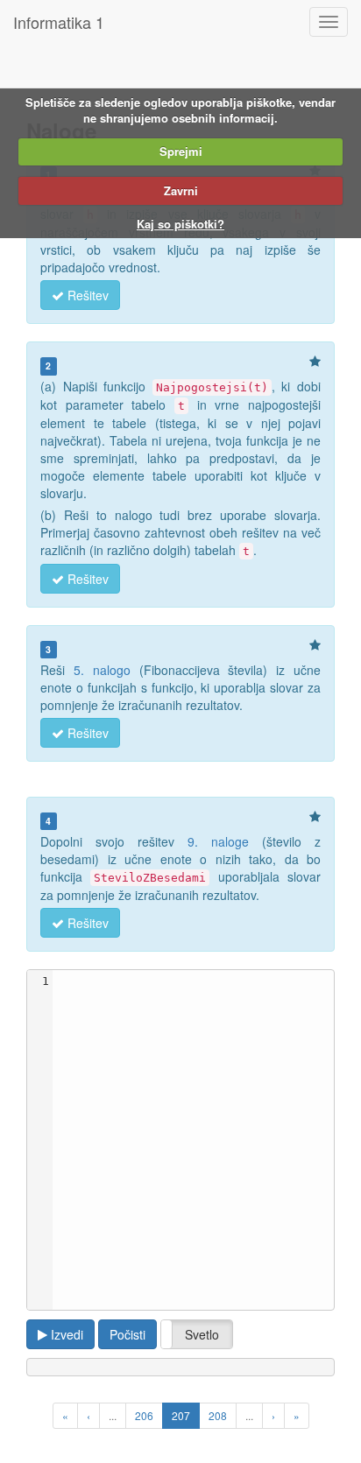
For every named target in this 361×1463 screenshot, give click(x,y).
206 (144, 1415)
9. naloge (218, 841)
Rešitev (86, 295)
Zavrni (181, 190)
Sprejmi (180, 151)
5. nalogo (102, 670)
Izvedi (65, 1334)
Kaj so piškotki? (180, 223)
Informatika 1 (58, 22)
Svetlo (202, 1334)
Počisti (127, 1334)
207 (181, 1415)
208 (218, 1415)
